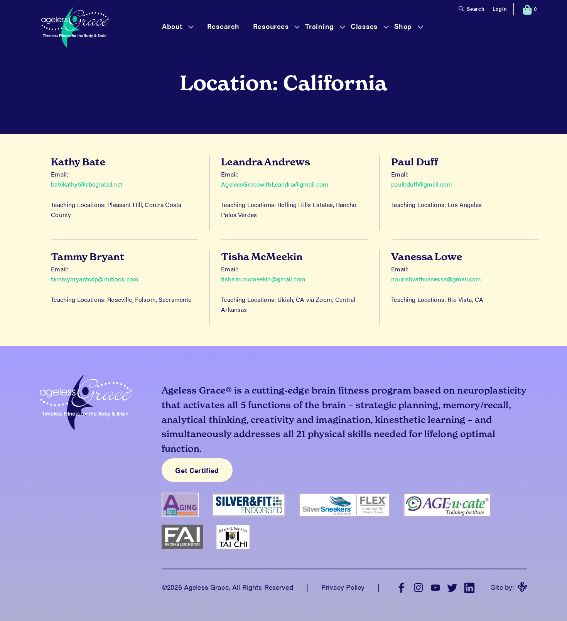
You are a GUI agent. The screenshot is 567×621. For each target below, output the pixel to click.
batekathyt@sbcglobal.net (86, 184)
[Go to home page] (75, 28)
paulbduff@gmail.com (421, 184)
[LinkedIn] (469, 587)
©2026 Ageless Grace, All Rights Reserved (227, 587)
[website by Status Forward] (522, 587)
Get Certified (197, 470)
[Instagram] (418, 587)
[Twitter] (452, 587)
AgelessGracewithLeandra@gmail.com (274, 184)
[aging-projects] (187, 520)
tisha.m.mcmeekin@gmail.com (263, 278)
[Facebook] (401, 587)
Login (500, 8)
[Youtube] (435, 587)
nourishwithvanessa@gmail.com (436, 278)
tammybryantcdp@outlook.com (94, 278)
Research (223, 26)
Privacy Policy (342, 587)
